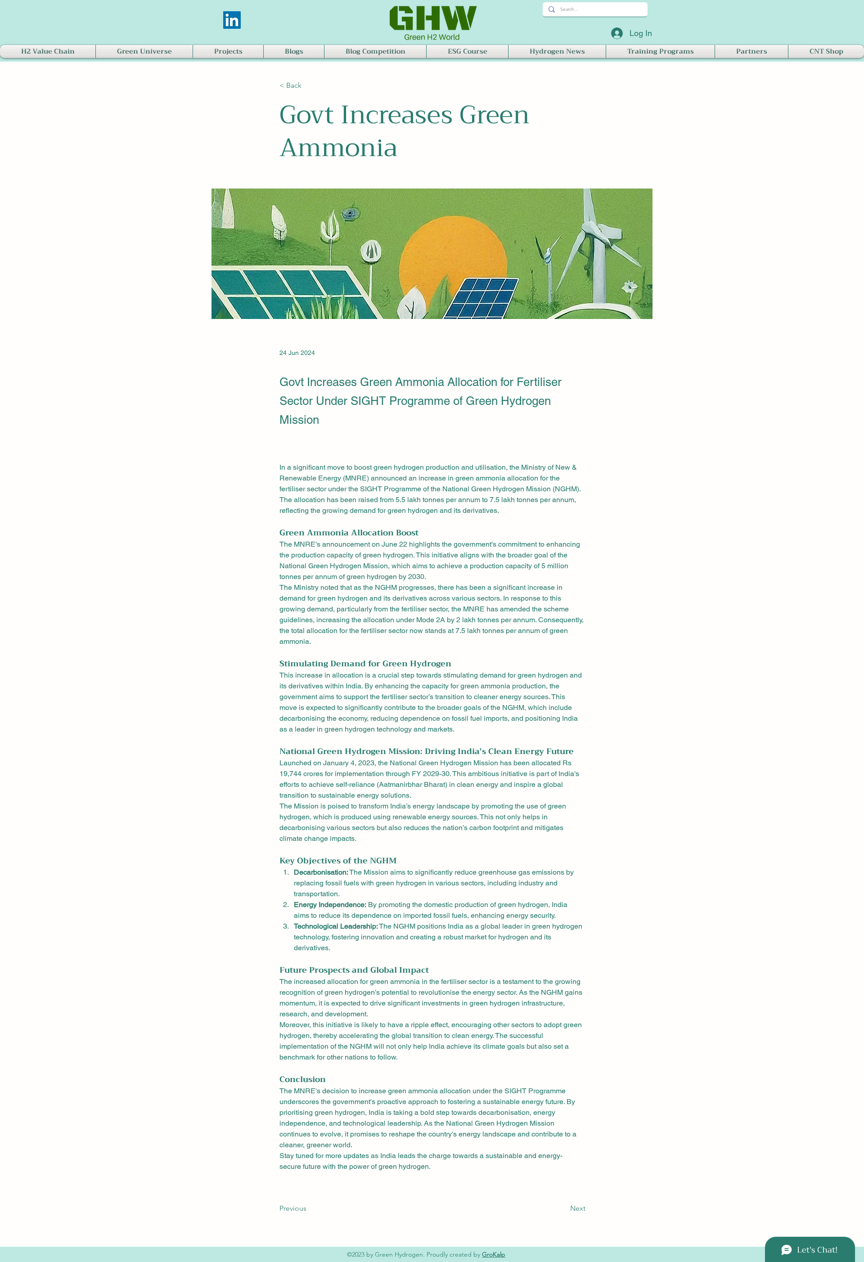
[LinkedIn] (232, 20)
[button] (47, 51)
